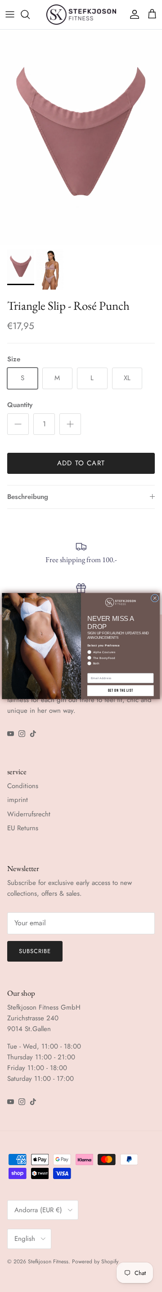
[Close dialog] (154, 598)
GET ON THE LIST (120, 690)
